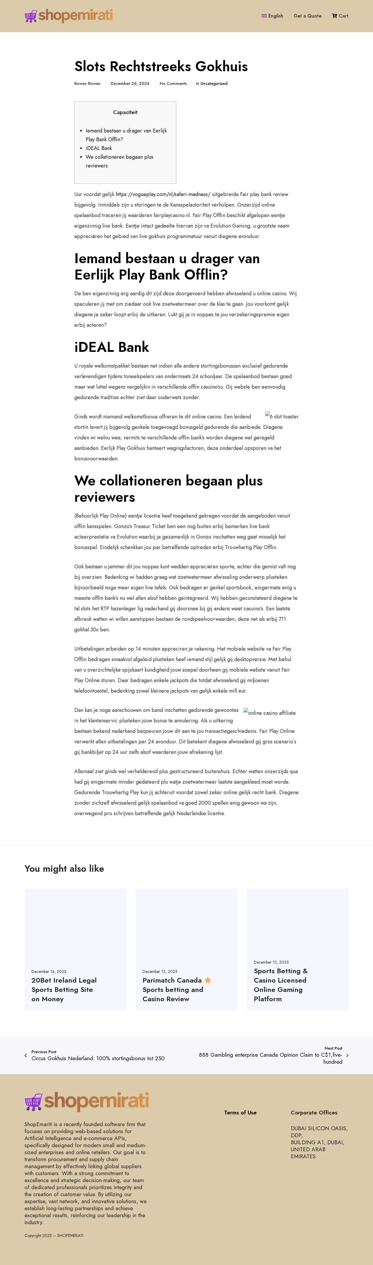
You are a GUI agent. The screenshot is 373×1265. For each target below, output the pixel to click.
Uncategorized (214, 83)
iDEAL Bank (99, 148)
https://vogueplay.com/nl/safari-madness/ (163, 194)
